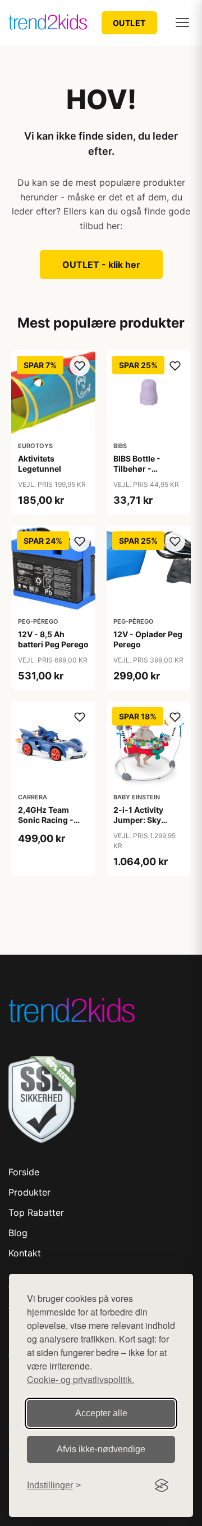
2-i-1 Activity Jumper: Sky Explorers (138, 820)
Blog (17, 1232)
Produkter (29, 1192)
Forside (23, 1172)
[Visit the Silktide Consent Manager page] (161, 1485)
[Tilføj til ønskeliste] (80, 366)
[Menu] (182, 22)
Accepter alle (101, 1413)
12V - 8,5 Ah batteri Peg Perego (53, 639)
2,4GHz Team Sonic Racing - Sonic (46, 820)
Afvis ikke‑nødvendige (101, 1449)
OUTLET (129, 23)
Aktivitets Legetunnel (39, 463)
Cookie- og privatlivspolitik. (80, 1379)
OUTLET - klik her (101, 264)
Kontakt (24, 1253)
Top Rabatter (36, 1212)
